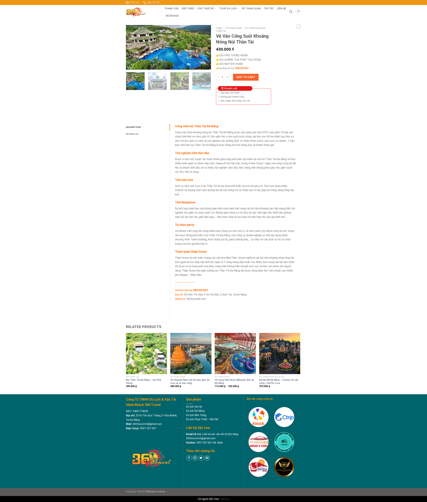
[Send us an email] (207, 458)
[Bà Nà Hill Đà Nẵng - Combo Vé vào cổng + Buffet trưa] (279, 353)
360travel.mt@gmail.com (147, 424)
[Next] (205, 47)
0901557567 (242, 68)
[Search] (290, 11)
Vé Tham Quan (251, 8)
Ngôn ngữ (172, 15)
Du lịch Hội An (194, 406)
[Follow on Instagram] (195, 458)
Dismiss (224, 499)
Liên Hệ (281, 8)
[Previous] (132, 47)
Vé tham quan (234, 28)
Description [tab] (133, 127)
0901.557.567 (204, 442)
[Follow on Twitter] (201, 458)
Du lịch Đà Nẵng (195, 410)
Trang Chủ (171, 8)
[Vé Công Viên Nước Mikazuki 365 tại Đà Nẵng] (235, 353)
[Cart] (298, 11)
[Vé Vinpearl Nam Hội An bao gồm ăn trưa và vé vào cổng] (190, 353)
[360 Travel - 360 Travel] (142, 11)
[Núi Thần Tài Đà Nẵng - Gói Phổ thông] (146, 353)
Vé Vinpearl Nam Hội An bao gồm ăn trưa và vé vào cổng (190, 382)
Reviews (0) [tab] (132, 134)
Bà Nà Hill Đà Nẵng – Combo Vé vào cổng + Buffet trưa (279, 382)
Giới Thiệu (188, 8)
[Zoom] (130, 65)
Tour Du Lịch (228, 8)
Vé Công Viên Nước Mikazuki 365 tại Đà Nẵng (234, 382)
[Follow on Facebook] (189, 458)
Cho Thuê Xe (205, 8)
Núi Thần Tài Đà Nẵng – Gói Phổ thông (143, 382)
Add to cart (245, 77)
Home (219, 28)
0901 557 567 (148, 428)
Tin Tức (269, 8)
